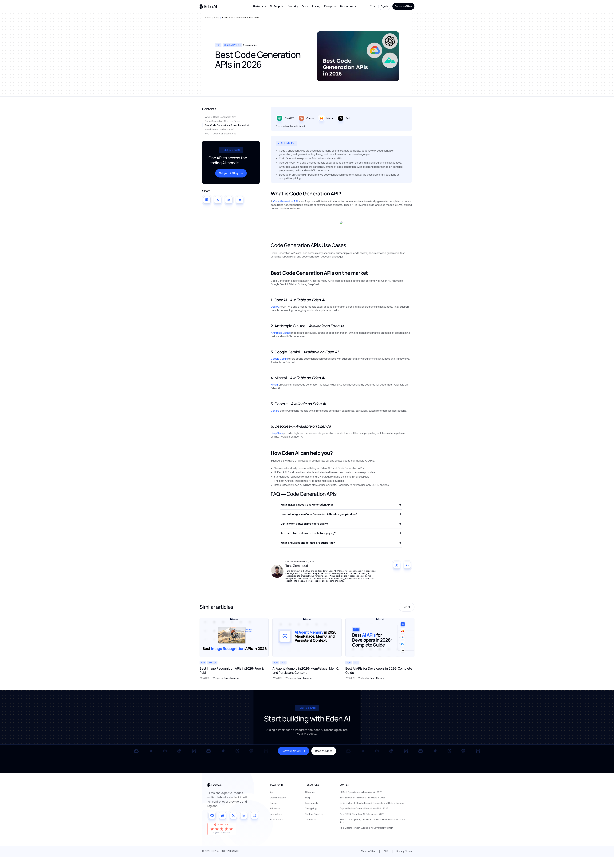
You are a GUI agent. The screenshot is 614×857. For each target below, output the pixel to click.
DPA (386, 851)
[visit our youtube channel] (222, 815)
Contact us (310, 819)
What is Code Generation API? (220, 117)
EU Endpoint (277, 6)
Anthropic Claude (281, 332)
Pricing (316, 6)
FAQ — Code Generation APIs (220, 133)
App (272, 792)
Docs (305, 6)
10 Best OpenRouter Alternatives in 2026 (361, 792)
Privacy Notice (404, 851)
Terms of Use (368, 851)
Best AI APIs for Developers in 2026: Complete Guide (378, 670)
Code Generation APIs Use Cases (222, 121)
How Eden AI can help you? (219, 129)
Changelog (311, 808)
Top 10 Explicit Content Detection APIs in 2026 (364, 808)
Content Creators (314, 814)
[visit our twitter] (233, 815)
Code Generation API (285, 201)
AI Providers (276, 819)
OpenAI (275, 306)
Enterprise (330, 6)
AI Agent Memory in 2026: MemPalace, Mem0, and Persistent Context (305, 670)
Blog (307, 797)
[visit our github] (212, 815)
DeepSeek (277, 433)
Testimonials (311, 803)
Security (293, 6)
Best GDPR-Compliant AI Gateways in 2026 (362, 814)
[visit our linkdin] (243, 815)
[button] (259, 6)
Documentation (278, 797)
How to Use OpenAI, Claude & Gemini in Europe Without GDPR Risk (372, 821)
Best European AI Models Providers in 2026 (363, 797)
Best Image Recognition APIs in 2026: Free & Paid (232, 670)
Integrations (276, 814)
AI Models (310, 792)
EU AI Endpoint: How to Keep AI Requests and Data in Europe (372, 803)
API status (275, 808)
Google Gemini (279, 358)
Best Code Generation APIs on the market (227, 125)
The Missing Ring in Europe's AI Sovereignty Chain (366, 827)
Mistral (274, 384)
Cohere (275, 410)
